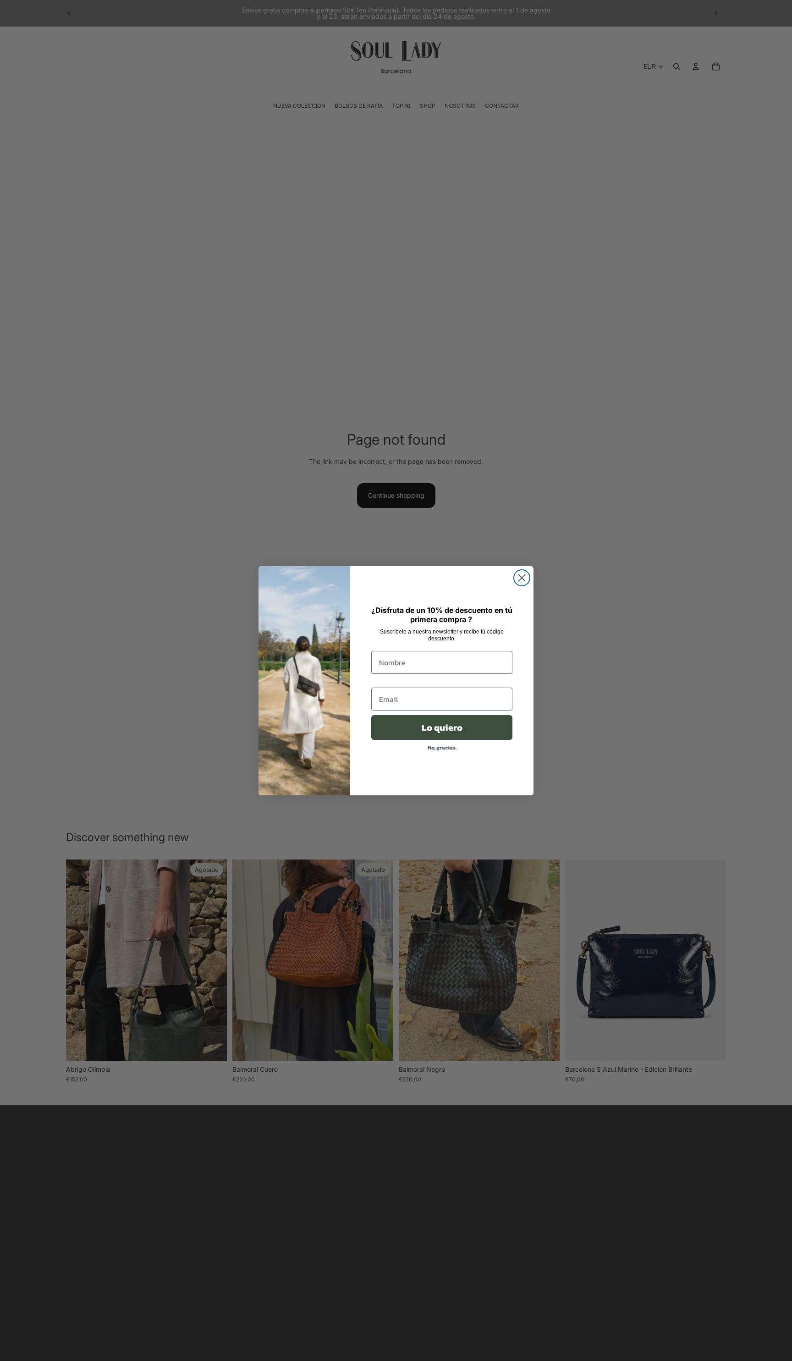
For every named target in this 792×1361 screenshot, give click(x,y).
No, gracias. (442, 748)
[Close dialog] (522, 578)
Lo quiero (442, 727)
